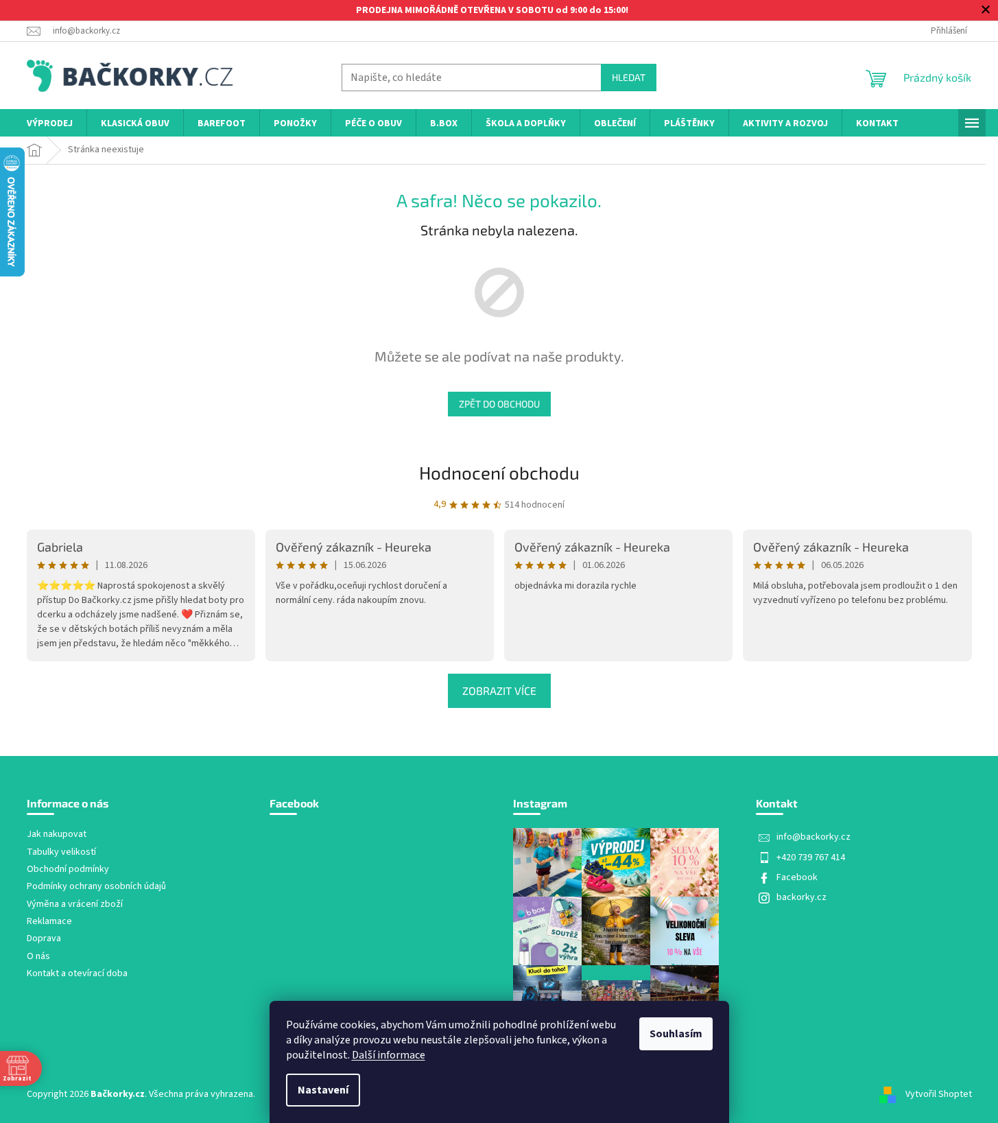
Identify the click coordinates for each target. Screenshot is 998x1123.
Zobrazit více (499, 690)
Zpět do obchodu (499, 404)
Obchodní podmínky (68, 869)
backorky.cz (801, 897)
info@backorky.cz (813, 837)
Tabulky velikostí (61, 852)
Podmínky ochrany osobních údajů (96, 886)
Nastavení (323, 1090)
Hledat (628, 77)
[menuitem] (49, 124)
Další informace (388, 1055)
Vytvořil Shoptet (938, 1094)
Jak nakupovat (56, 834)
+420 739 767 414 (810, 857)
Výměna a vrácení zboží (75, 904)
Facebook (797, 877)
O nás (38, 956)
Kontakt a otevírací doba (77, 973)
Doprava (44, 938)
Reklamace (49, 921)
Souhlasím (676, 1033)
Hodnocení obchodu (499, 472)
